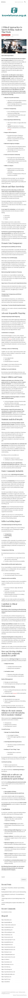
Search (3, 877)
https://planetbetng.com (6, 929)
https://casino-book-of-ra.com (8, 957)
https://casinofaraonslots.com (8, 947)
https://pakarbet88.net (6, 922)
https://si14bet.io (5, 959)
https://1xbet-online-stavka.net (8, 924)
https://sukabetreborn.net (7, 927)
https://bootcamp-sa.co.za (7, 964)
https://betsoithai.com (6, 919)
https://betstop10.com (6, 952)
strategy (9, 129)
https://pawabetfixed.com (7, 942)
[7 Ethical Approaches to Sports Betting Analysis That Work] (14, 46)
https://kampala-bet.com (7, 944)
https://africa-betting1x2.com (8, 932)
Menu (4, 2)
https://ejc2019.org (5, 979)
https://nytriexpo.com (6, 976)
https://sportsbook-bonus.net (8, 971)
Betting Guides (6, 34)
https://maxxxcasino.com (7, 937)
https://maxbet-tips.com (6, 934)
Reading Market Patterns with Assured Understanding (13, 892)
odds (10, 339)
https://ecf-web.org (5, 966)
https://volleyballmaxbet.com (8, 954)
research (15, 693)
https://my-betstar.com (6, 962)
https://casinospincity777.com (8, 939)
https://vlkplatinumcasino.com (8, 949)
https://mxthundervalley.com (8, 974)
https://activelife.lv (5, 981)
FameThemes (24, 995)
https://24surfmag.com (6, 969)
